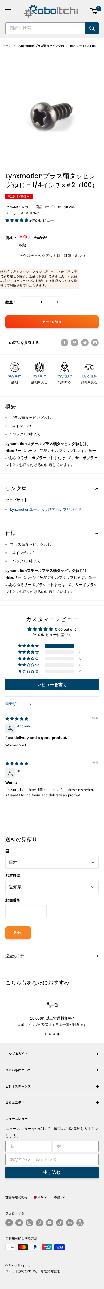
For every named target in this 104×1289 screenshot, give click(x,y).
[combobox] (45, 28)
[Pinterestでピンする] (74, 342)
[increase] (57, 302)
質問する (64, 382)
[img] (16, 719)
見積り (18, 933)
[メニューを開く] (8, 11)
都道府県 (12, 875)
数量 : (10, 302)
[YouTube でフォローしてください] (49, 1222)
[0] (94, 11)
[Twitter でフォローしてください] (19, 1222)
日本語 (56, 1197)
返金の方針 (14, 956)
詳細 (14, 382)
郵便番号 (12, 900)
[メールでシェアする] (95, 342)
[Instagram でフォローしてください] (29, 1222)
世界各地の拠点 (16, 1197)
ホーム (7, 45)
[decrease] (25, 302)
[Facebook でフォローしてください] (9, 1222)
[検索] (92, 28)
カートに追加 (52, 322)
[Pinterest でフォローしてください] (39, 1222)
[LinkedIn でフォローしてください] (70, 1222)
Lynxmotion (16, 207)
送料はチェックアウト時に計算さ (47, 255)
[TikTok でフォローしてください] (59, 1222)
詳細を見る (39, 382)
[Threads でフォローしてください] (80, 1222)
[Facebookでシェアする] (64, 342)
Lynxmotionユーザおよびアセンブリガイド (46, 509)
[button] (17, 220)
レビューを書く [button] (52, 684)
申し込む (52, 1172)
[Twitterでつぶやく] (85, 342)
